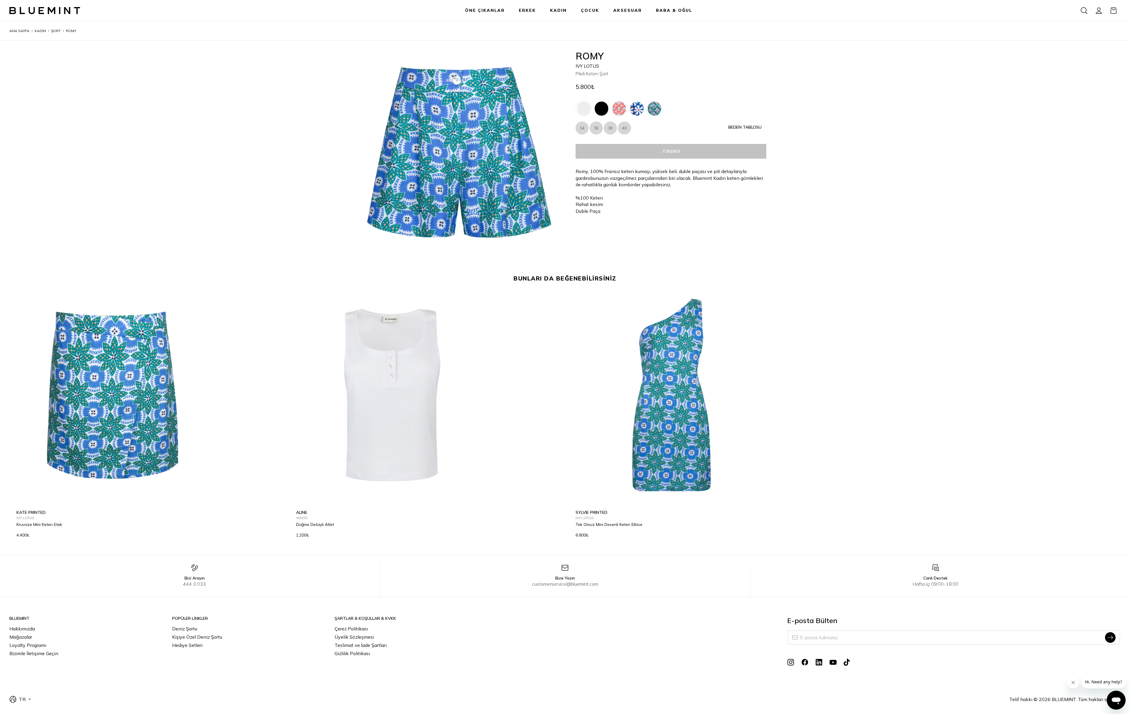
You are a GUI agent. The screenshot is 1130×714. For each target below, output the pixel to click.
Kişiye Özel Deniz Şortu (197, 637)
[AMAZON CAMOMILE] (654, 108)
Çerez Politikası (351, 629)
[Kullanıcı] (1099, 11)
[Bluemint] (44, 10)
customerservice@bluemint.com (565, 584)
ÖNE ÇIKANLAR (485, 10)
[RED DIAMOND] (619, 108)
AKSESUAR (627, 10)
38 (610, 128)
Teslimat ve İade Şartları (361, 645)
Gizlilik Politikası (352, 653)
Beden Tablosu (745, 127)
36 (596, 128)
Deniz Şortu (184, 629)
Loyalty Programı (27, 645)
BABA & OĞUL (674, 10)
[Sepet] (1113, 11)
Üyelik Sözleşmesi (354, 637)
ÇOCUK (590, 10)
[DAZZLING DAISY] (637, 108)
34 (582, 128)
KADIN (558, 10)
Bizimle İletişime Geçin (33, 653)
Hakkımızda (22, 629)
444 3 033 (194, 584)
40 (624, 128)
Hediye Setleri (187, 645)
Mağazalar (20, 637)
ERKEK (527, 10)
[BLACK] (601, 108)
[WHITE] (584, 108)
